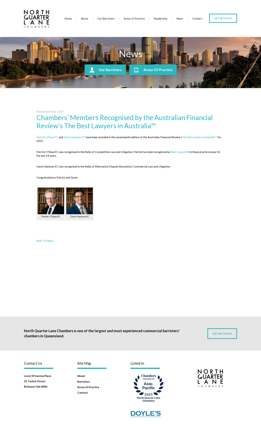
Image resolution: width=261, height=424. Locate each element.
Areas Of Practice (157, 70)
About (84, 18)
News (179, 18)
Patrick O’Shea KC (47, 137)
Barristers (83, 381)
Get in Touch (223, 18)
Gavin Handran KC (74, 137)
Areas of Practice (134, 18)
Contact (197, 18)
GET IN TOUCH (222, 333)
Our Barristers (106, 18)
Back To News (44, 240)
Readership (160, 18)
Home (68, 18)
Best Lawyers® (180, 151)
